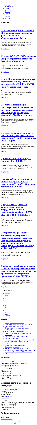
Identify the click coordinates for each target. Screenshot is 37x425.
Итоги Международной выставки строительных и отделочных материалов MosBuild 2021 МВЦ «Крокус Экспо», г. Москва (18, 83)
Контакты (8, 13)
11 (5, 307)
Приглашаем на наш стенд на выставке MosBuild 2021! (16, 159)
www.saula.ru (5, 398)
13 (5, 310)
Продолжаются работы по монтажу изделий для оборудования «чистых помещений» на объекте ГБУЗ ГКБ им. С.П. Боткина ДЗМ (16, 209)
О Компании (9, 6)
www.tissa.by (5, 417)
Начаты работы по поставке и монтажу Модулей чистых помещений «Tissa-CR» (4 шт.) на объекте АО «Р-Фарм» (18, 183)
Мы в (7, 423)
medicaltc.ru (4, 409)
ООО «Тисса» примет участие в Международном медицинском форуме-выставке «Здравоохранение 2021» (17, 34)
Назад (6, 295)
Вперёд (7, 314)
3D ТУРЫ (8, 10)
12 (5, 309)
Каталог (7, 8)
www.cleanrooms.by (7, 419)
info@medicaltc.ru (10, 407)
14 (5, 312)
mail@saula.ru (9, 396)
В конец (7, 315)
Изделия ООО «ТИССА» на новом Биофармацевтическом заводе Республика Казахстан (18, 59)
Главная (7, 5)
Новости (7, 12)
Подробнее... (5, 49)
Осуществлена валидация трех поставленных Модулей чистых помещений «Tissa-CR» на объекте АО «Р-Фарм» (18, 137)
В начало (7, 293)
